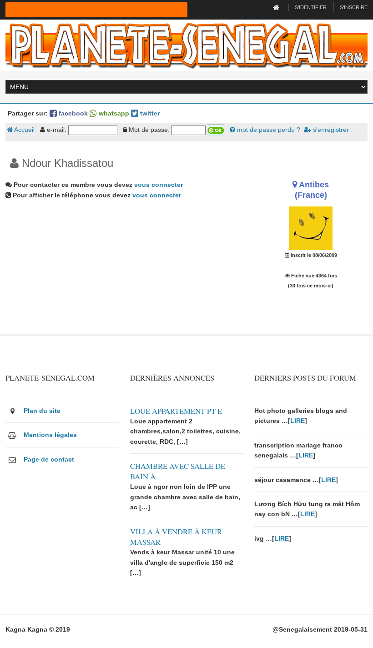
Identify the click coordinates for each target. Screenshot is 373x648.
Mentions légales (50, 434)
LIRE (297, 420)
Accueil (24, 129)
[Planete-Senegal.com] (186, 44)
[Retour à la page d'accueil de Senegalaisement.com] (277, 7)
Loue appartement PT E (176, 411)
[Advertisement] (124, 270)
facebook (72, 113)
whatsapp (113, 113)
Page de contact (49, 459)
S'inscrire (354, 7)
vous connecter (158, 184)
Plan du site (42, 410)
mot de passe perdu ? (267, 129)
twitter (149, 113)
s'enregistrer (330, 129)
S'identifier (311, 7)
